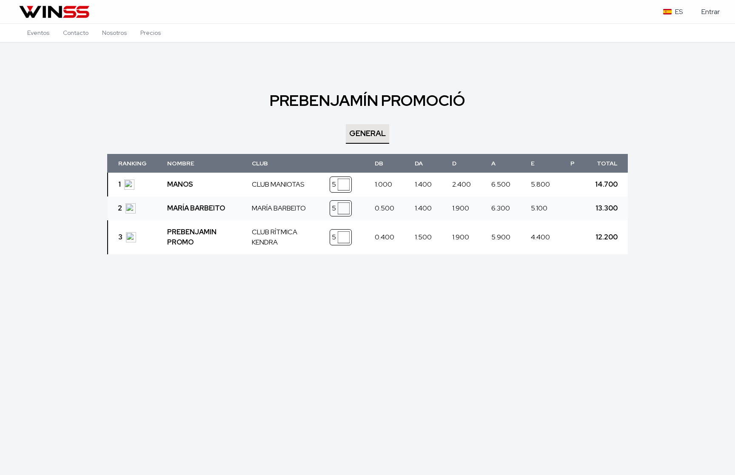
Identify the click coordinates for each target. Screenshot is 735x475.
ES (679, 11)
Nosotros (114, 33)
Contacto (75, 33)
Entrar (710, 11)
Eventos (38, 33)
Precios (150, 33)
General (367, 133)
